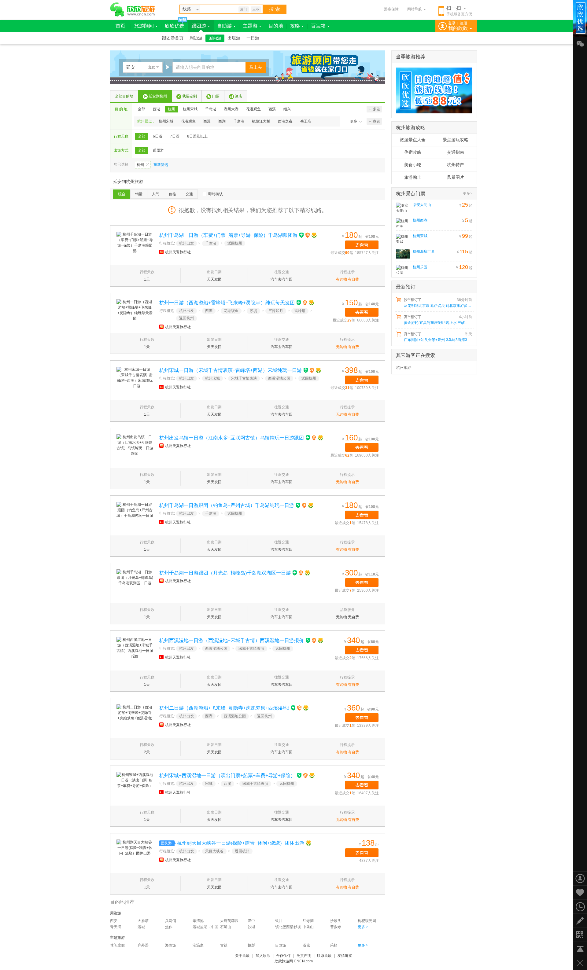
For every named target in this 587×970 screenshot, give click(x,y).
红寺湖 (308, 921)
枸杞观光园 (367, 921)
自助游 (224, 25)
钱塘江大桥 (261, 121)
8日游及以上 (197, 136)
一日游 (252, 38)
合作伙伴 (283, 955)
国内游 (215, 38)
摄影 (251, 945)
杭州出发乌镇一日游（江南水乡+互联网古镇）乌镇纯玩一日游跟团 (231, 437)
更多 (353, 121)
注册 (463, 23)
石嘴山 (225, 927)
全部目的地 (124, 96)
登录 (452, 23)
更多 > (363, 927)
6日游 (157, 136)
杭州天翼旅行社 (178, 252)
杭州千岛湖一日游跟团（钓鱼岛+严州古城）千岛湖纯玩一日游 (226, 505)
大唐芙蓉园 (229, 921)
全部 (141, 109)
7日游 (174, 136)
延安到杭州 (158, 96)
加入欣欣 (263, 955)
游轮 (306, 945)
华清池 (198, 921)
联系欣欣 (324, 955)
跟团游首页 (172, 38)
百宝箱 (318, 25)
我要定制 (189, 96)
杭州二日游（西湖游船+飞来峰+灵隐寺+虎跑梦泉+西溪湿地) (224, 708)
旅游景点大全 (413, 140)
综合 (121, 194)
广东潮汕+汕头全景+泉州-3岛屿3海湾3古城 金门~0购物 (437, 340)
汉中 (251, 921)
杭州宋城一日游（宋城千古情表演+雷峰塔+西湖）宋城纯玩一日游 (230, 370)
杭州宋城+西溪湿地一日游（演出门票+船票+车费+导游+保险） (227, 775)
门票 (216, 96)
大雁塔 (143, 921)
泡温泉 (198, 945)
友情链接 (345, 955)
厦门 (243, 9)
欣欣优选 (174, 25)
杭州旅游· (404, 368)
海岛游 (170, 945)
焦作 (168, 927)
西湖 (156, 109)
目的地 (275, 25)
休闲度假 (117, 945)
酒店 (238, 96)
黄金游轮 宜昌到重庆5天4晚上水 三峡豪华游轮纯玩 (437, 323)
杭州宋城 (190, 109)
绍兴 (287, 109)
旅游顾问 (144, 25)
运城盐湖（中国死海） (205, 927)
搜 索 (274, 9)
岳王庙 (305, 121)
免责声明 (304, 955)
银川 (278, 921)
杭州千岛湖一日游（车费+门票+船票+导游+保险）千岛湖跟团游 (228, 235)
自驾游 (280, 945)
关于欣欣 (242, 955)
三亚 (256, 9)
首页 (120, 25)
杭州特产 (455, 165)
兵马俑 (170, 921)
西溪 (272, 109)
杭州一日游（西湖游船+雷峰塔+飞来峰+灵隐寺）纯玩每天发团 (227, 302)
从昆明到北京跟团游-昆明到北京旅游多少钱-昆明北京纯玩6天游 (437, 305)
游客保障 (391, 9)
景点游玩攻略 (455, 140)
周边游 (196, 38)
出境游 (233, 38)
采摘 (334, 945)
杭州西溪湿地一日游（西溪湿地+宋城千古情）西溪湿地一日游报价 (231, 640)
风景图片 (455, 177)
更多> (467, 193)
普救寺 (335, 927)
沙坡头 (335, 921)
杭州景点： (146, 121)
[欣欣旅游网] (132, 9)
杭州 (171, 109)
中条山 (308, 927)
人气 (155, 194)
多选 (376, 109)
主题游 (250, 25)
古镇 (223, 945)
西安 (113, 921)
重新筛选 (160, 165)
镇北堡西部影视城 (288, 927)
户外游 (143, 945)
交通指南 (455, 152)
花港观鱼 (253, 109)
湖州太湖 (231, 109)
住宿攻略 (412, 152)
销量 (138, 194)
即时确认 (215, 194)
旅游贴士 (412, 177)
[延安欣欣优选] (432, 90)
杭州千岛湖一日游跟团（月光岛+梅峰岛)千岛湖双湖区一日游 (225, 572)
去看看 (362, 244)
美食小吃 (412, 165)
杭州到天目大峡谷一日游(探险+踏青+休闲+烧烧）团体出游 (240, 843)
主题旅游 (117, 937)
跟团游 (198, 25)
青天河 (115, 927)
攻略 (295, 25)
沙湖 (251, 927)
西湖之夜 (285, 121)
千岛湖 (210, 109)
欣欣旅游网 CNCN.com (294, 961)
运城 (141, 927)
